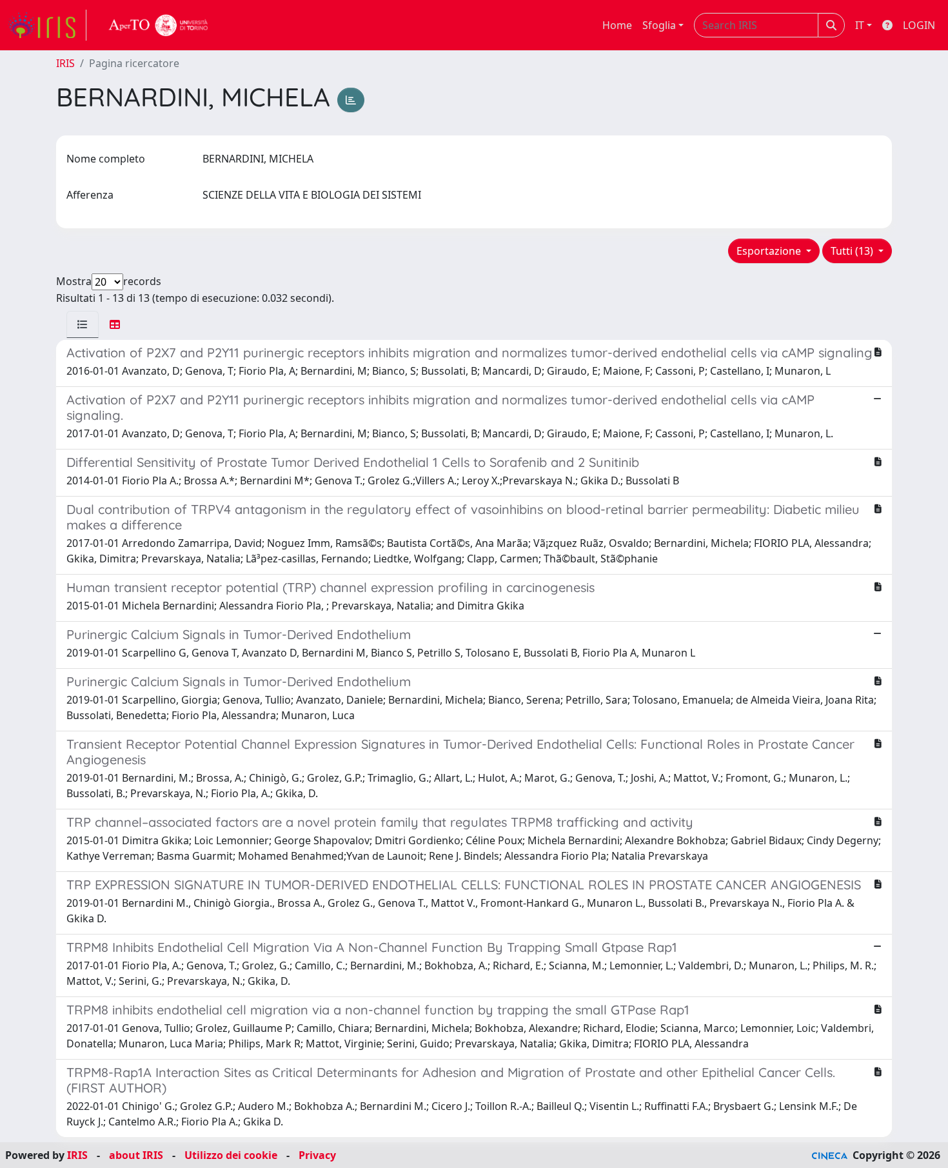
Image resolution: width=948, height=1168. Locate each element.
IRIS (65, 63)
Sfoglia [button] (659, 25)
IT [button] (859, 25)
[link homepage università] (159, 25)
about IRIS (136, 1155)
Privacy (317, 1155)
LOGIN (919, 25)
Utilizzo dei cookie (230, 1155)
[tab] (82, 324)
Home (617, 25)
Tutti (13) (853, 251)
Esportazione (770, 251)
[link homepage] (47, 25)
